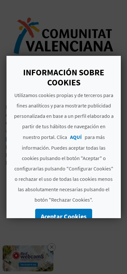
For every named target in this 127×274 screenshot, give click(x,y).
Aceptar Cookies (64, 216)
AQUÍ (75, 137)
